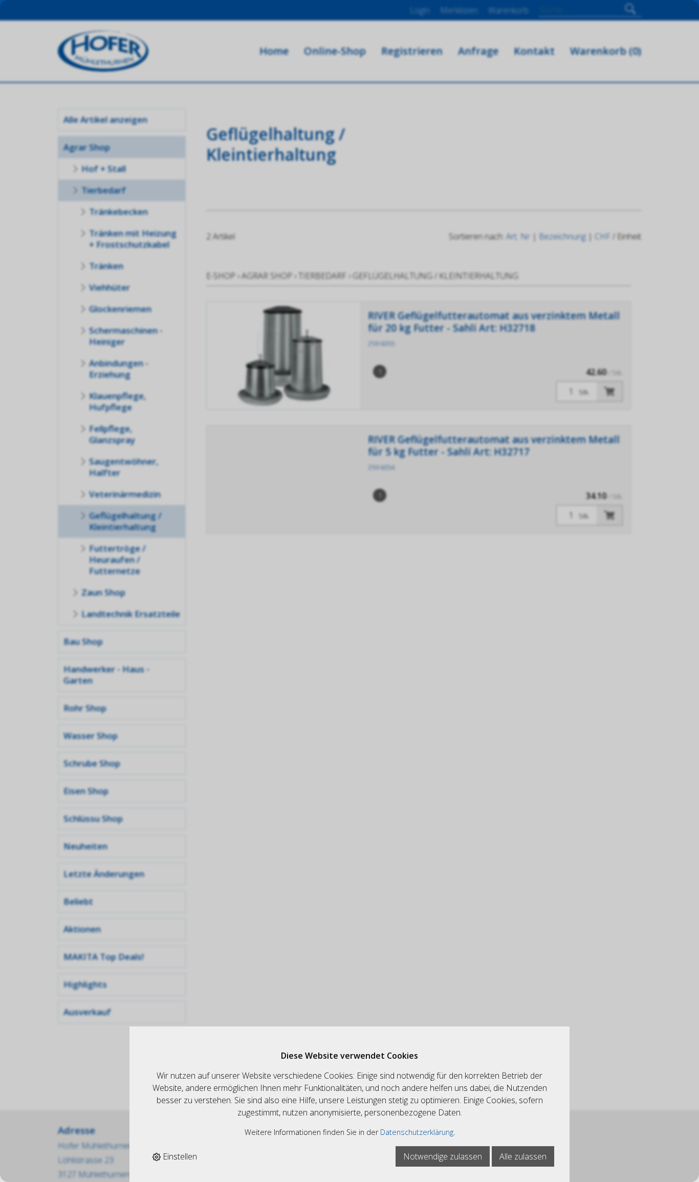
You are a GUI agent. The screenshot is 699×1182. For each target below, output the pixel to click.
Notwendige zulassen (442, 1156)
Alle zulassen (523, 1156)
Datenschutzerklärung (416, 1132)
